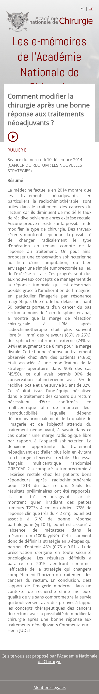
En (91, 8)
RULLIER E (17, 150)
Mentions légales (50, 687)
